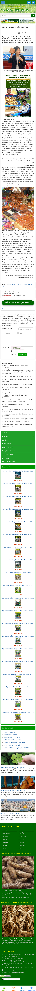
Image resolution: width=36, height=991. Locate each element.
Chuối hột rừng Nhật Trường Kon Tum (16, 854)
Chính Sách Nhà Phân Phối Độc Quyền (14, 742)
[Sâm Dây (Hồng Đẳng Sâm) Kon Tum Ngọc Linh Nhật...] (18, 475)
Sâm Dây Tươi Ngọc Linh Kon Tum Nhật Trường (18, 572)
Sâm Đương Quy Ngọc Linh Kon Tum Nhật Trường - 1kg (18, 712)
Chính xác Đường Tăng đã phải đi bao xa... (13, 790)
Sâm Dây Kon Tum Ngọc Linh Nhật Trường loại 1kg (18, 547)
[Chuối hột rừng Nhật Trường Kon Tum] (18, 872)
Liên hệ (21, 830)
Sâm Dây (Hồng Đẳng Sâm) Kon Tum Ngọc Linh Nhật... (18, 471)
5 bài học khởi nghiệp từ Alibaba (12, 422)
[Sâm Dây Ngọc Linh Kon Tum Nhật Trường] (18, 921)
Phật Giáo (22, 845)
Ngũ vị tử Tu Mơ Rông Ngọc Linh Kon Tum (18, 687)
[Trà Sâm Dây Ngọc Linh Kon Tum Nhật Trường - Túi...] (18, 678)
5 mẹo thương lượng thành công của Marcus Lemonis (18, 414)
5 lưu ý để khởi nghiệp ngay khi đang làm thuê (16, 404)
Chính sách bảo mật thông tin (12, 737)
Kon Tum (21, 842)
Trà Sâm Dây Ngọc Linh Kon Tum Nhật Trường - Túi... (18, 674)
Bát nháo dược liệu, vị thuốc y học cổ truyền (16, 365)
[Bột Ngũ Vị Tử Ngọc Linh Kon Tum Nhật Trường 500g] (18, 704)
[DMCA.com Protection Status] (5, 975)
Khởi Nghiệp (5, 458)
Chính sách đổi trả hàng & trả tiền (13, 740)
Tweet (3, 309)
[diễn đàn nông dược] (18, 21)
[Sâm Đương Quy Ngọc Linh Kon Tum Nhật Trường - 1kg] (18, 716)
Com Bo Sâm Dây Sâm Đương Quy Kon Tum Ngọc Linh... (18, 585)
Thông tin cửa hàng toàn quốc (12, 745)
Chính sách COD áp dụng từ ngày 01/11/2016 (16, 748)
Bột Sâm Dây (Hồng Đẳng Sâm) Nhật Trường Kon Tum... (18, 598)
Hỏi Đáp (21, 849)
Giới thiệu (5, 830)
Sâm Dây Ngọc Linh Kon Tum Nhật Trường (17, 902)
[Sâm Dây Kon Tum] (18, 95)
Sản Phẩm (5, 842)
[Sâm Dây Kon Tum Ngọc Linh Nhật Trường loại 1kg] (18, 551)
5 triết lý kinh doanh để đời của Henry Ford (15, 395)
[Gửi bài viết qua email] (19, 33)
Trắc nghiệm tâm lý (7, 454)
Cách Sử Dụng (6, 833)
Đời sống (4, 440)
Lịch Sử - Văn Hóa (7, 447)
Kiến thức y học (6, 444)
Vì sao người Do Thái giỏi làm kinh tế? (14, 384)
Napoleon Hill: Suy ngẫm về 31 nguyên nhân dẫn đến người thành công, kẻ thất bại (17, 400)
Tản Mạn (5, 845)
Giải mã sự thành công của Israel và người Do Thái (18, 379)
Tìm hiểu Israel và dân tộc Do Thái (13, 377)
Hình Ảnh (21, 833)
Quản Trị (4, 433)
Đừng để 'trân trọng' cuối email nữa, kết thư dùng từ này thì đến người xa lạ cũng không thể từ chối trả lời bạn (17, 372)
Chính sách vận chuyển (10, 734)
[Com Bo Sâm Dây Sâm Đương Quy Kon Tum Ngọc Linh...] (18, 590)
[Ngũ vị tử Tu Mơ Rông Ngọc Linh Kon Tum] (18, 691)
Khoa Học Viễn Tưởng (8, 461)
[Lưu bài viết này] (26, 33)
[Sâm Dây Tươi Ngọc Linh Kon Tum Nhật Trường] (18, 577)
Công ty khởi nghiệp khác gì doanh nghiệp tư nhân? (18, 387)
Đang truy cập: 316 (15, 979)
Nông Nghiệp (22, 836)
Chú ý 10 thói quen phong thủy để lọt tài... (13, 767)
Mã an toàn (6, 347)
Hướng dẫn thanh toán (10, 732)
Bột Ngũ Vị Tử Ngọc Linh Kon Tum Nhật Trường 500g (18, 699)
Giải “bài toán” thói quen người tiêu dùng (14, 419)
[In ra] (23, 33)
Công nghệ (5, 436)
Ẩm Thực (21, 839)
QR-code (6, 979)
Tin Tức (4, 849)
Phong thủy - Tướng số (8, 451)
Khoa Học (5, 839)
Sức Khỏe (5, 836)
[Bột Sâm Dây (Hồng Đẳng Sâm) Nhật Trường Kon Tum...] (18, 602)
